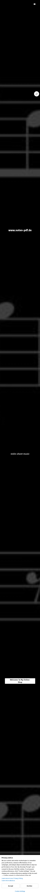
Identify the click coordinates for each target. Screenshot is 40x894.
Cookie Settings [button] (20, 891)
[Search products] (36, 94)
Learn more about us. (8, 880)
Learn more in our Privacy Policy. (12, 878)
